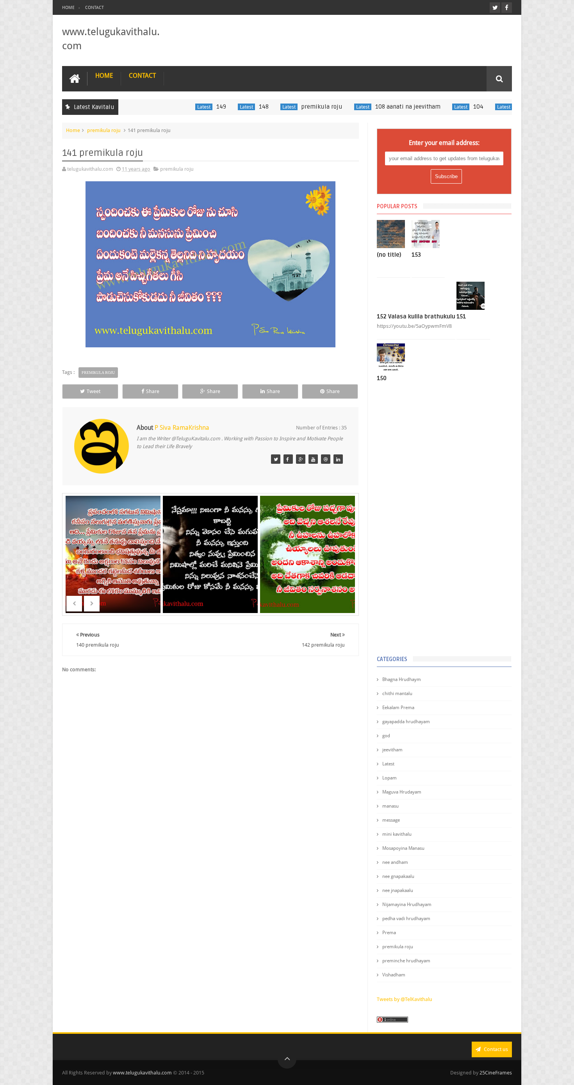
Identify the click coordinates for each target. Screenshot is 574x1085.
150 (382, 378)
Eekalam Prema (398, 707)
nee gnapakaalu (398, 876)
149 (202, 106)
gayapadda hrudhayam (406, 721)
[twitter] (495, 7)
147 (308, 566)
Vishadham (393, 975)
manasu (390, 806)
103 (501, 106)
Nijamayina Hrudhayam (406, 904)
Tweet (93, 391)
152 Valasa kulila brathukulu (416, 316)
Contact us (495, 1049)
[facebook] (506, 7)
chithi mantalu (397, 693)
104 (459, 106)
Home (68, 7)
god (386, 735)
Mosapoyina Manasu (403, 848)
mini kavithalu (397, 834)
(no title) (389, 254)
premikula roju (302, 106)
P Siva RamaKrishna (182, 427)
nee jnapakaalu (397, 890)
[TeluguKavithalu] (275, 459)
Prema (389, 932)
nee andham (395, 862)
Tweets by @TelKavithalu (404, 999)
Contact (94, 7)
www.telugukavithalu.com (142, 1073)
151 (461, 316)
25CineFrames (496, 1073)
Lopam (389, 778)
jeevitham (392, 750)
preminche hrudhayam (406, 960)
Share (152, 391)
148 (245, 106)
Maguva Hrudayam (401, 792)
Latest (184, 107)
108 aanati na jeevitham (388, 106)
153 (416, 254)
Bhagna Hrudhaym (401, 679)
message (391, 820)
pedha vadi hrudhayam (406, 918)
